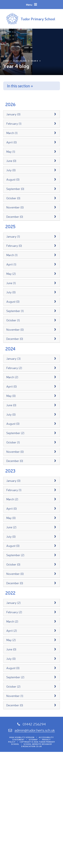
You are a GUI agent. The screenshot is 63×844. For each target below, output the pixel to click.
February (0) (14, 245)
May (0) (11, 396)
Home (6, 61)
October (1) (13, 320)
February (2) (14, 368)
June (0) (11, 161)
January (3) (13, 358)
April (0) (11, 142)
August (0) (13, 179)
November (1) (14, 696)
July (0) (11, 170)
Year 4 (34, 61)
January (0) (13, 114)
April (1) (11, 264)
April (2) (11, 630)
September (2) (15, 433)
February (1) (13, 123)
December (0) (14, 216)
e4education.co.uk (31, 746)
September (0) (15, 189)
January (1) (13, 236)
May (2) (11, 273)
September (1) (15, 311)
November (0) (15, 207)
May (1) (10, 151)
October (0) (13, 198)
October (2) (13, 686)
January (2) (13, 602)
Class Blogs (20, 61)
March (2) (12, 377)
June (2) (11, 527)
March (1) (12, 133)
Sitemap (33, 739)
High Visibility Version (21, 737)
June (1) (11, 283)
